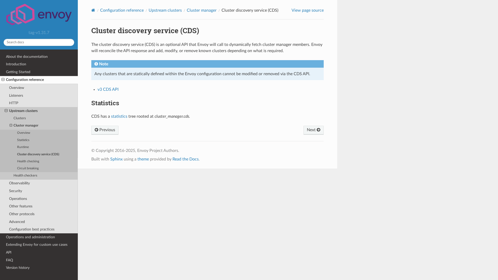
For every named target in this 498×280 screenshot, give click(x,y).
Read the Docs (185, 159)
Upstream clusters (23, 111)
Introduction (16, 64)
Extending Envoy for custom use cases (36, 245)
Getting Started (18, 72)
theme (143, 159)
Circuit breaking (28, 168)
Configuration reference (25, 80)
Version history (18, 268)
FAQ (9, 260)
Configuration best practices (31, 229)
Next (312, 130)
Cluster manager (25, 125)
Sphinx (116, 159)
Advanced (17, 222)
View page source (308, 10)
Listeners (16, 95)
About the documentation (27, 57)
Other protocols (21, 214)
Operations (18, 199)
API (8, 252)
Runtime (23, 147)
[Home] (93, 10)
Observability (19, 183)
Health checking (28, 161)
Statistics (23, 140)
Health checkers (25, 175)
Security (15, 191)
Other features (20, 206)
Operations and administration (30, 237)
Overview (16, 88)
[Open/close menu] (3, 80)
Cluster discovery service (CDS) (38, 154)
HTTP (13, 103)
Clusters (19, 118)
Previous (106, 130)
